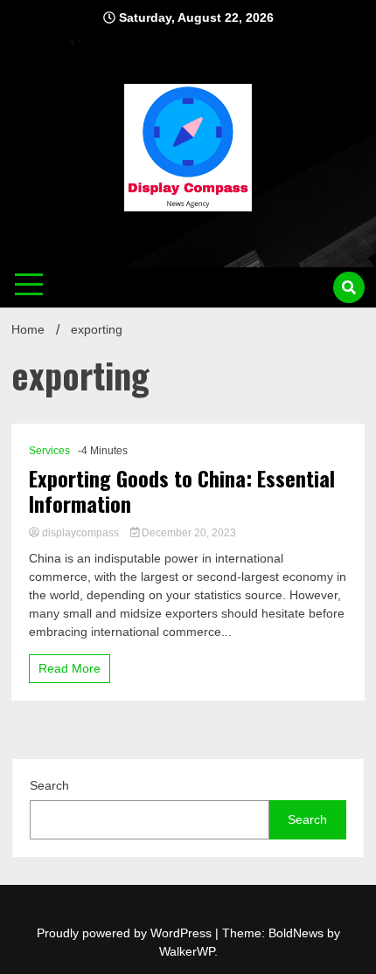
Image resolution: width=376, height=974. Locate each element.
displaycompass (80, 533)
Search (49, 785)
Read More (69, 668)
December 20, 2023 (187, 533)
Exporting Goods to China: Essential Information (182, 491)
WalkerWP (186, 951)
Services (49, 451)
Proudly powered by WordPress (126, 933)
